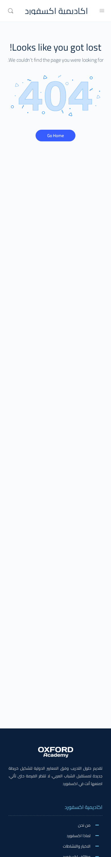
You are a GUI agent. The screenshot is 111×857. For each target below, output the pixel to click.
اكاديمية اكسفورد (56, 11)
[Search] (10, 11)
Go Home (55, 135)
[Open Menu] (101, 10)
